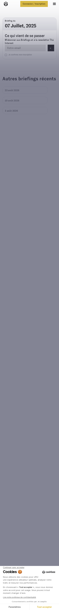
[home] (5, 4)
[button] (54, 4)
